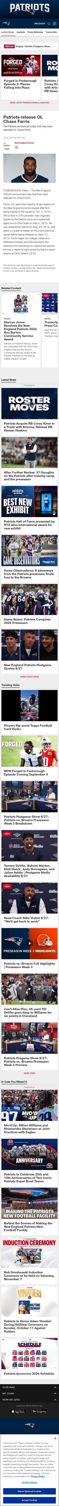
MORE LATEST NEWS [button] (29, 677)
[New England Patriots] (30, 1425)
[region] (29, 1470)
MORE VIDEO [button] (29, 1073)
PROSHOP (39, 23)
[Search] (49, 24)
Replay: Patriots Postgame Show (33, 46)
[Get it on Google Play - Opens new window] (39, 1413)
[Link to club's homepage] (6, 22)
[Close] (55, 1438)
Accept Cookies (29, 1500)
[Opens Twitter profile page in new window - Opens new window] (16, 147)
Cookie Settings (29, 1482)
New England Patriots (24, 143)
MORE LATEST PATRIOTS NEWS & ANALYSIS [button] (29, 102)
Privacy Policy (38, 1476)
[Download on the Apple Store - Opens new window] (18, 1411)
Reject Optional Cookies (29, 1491)
